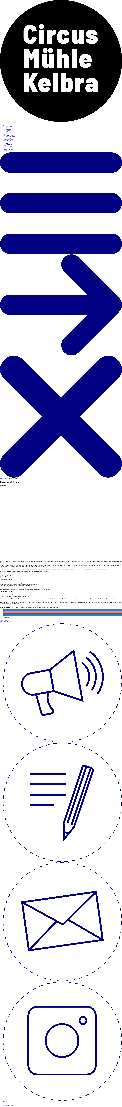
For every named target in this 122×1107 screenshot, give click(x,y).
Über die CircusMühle (8, 139)
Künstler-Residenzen (7, 126)
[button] (4, 610)
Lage (7, 131)
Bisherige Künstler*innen (11, 132)
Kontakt (4, 145)
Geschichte (8, 140)
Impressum (5, 1104)
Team (7, 141)
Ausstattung (8, 129)
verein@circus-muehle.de (14, 594)
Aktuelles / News (4, 478)
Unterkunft (8, 130)
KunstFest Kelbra (9, 135)
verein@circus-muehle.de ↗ (6, 621)
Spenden (5, 148)
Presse (7, 143)
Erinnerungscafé (9, 138)
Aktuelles (5, 125)
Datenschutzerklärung (8, 1105)
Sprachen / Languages (8, 149)
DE (3, 1101)
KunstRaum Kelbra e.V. (11, 144)
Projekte (4, 134)
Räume (7, 127)
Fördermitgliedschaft (7, 146)
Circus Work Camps (10, 136)
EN (6, 150)
